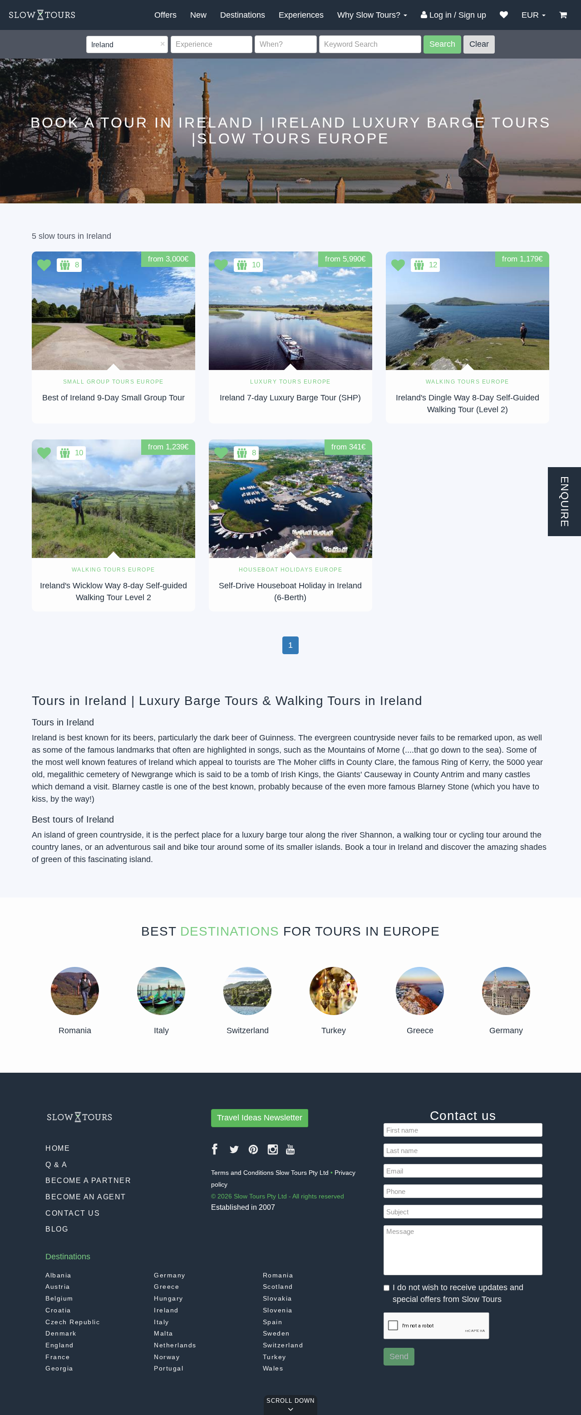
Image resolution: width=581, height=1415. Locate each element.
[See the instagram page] (273, 1153)
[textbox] (92, 45)
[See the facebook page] (215, 1153)
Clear (479, 44)
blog (56, 1229)
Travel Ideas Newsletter (259, 1117)
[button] (504, 15)
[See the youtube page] (290, 1153)
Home (57, 1148)
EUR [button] (531, 15)
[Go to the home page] (42, 15)
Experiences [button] (301, 15)
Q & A (56, 1164)
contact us (72, 1213)
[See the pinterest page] (253, 1153)
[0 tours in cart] (563, 15)
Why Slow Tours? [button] (370, 15)
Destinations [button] (242, 15)
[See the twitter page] (234, 1153)
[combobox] (127, 45)
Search (442, 44)
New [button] (198, 15)
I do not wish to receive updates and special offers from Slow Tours (458, 1293)
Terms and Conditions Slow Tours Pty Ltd (270, 1172)
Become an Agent (85, 1197)
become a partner (88, 1180)
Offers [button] (165, 15)
